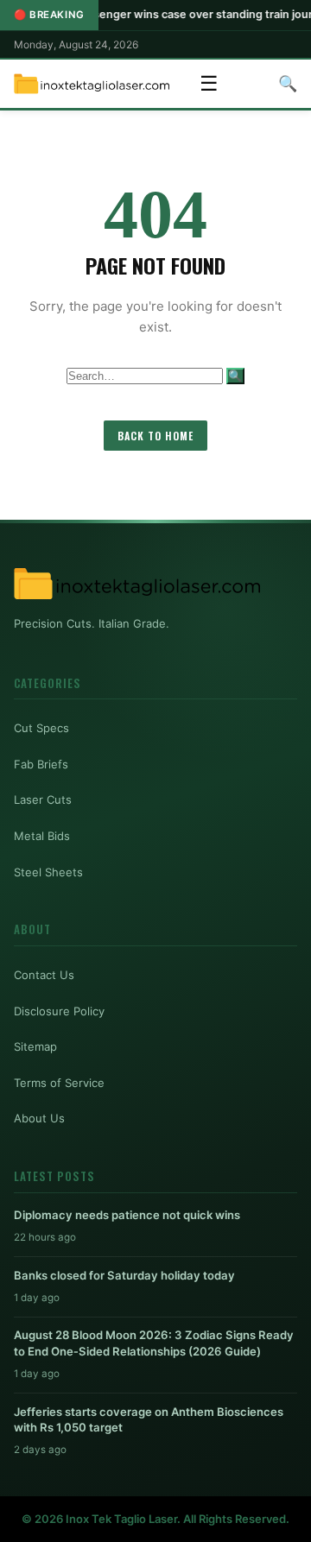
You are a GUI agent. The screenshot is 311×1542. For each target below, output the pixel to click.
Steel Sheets (48, 872)
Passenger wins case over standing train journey (180, 14)
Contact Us (44, 975)
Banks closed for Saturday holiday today (124, 1275)
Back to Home (155, 435)
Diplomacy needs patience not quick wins (127, 1215)
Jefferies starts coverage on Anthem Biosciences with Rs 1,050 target (148, 1419)
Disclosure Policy (59, 1011)
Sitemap (35, 1046)
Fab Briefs (41, 764)
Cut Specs (41, 728)
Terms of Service (59, 1083)
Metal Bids (42, 836)
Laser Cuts (43, 799)
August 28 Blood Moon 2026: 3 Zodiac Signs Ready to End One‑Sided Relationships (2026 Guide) (154, 1342)
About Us (39, 1118)
